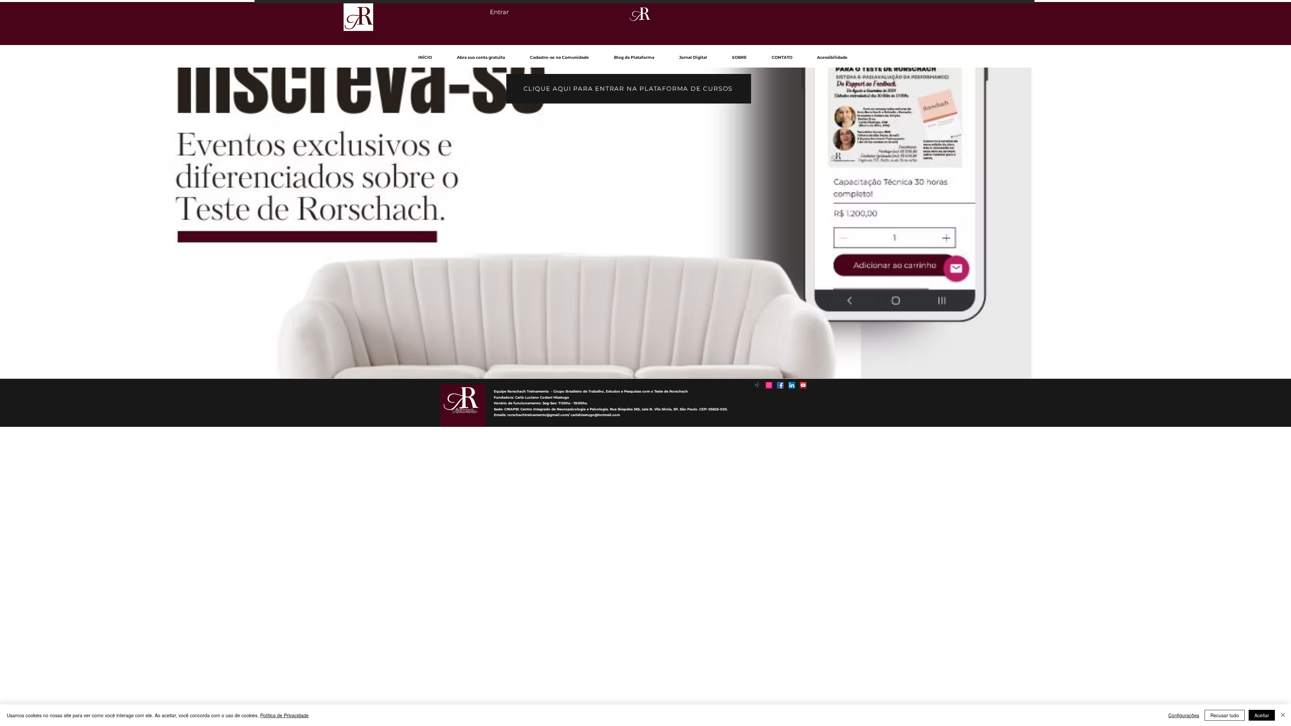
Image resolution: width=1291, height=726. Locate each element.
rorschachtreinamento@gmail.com (537, 415)
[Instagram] (769, 385)
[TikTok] (757, 385)
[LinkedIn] (791, 385)
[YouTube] (803, 385)
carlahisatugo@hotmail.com (595, 415)
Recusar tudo (1224, 715)
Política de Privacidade (284, 715)
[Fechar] (1283, 715)
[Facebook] (780, 385)
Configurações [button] (1183, 715)
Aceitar (1261, 715)
